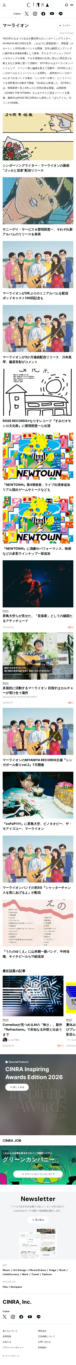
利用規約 (42, 1347)
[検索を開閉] (66, 5)
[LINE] (61, 14)
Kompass (16, 1287)
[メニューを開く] (71, 5)
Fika (5, 1287)
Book (62, 1270)
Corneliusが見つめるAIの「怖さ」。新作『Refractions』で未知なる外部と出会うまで (32, 1029)
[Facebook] (43, 14)
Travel (35, 1274)
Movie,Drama (38, 1270)
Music (6, 1270)
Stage (52, 1270)
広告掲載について (46, 1336)
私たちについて (10, 1331)
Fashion (47, 1274)
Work (25, 1274)
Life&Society (11, 1274)
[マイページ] (4, 5)
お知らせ (7, 1341)
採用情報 (7, 1336)
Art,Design (20, 1270)
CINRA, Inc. (17, 1302)
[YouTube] (52, 14)
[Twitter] (27, 14)
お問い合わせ (44, 1341)
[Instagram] (35, 14)
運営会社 (42, 1331)
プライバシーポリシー (13, 1347)
